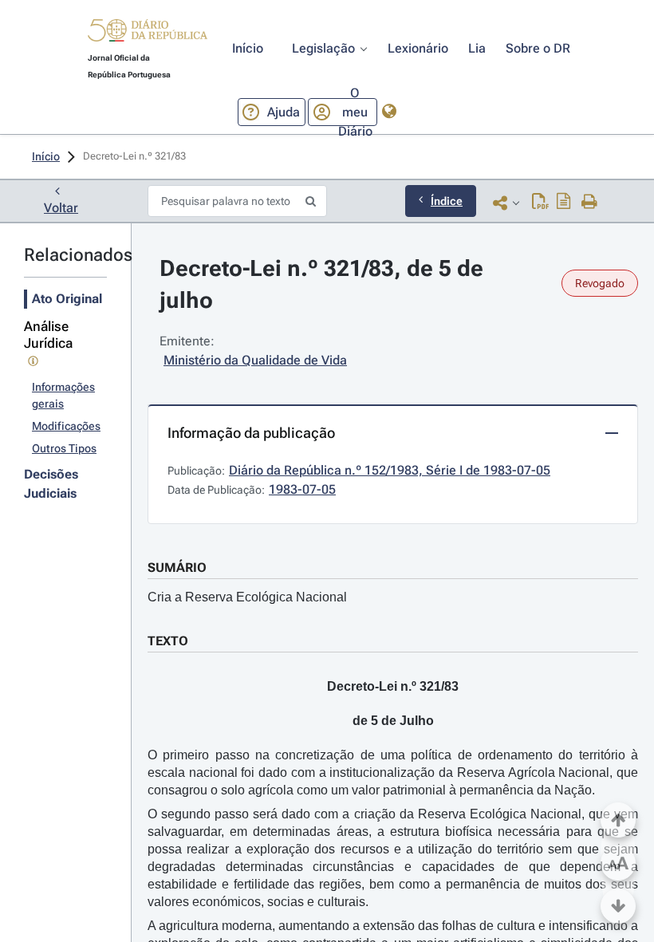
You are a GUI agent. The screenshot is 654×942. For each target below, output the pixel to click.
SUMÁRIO (177, 567)
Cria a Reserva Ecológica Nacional (247, 597)
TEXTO (168, 640)
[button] (147, 32)
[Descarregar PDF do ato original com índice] (564, 202)
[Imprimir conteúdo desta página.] (589, 202)
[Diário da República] (147, 34)
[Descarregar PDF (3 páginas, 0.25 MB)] (540, 202)
